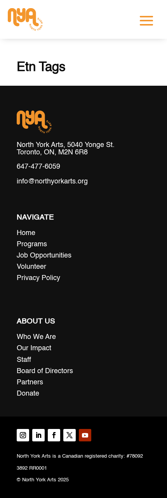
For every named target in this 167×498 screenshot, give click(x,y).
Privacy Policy (38, 278)
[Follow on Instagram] (23, 435)
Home (26, 233)
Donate (28, 393)
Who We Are (36, 337)
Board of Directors (45, 371)
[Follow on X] (69, 435)
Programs (32, 244)
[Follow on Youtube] (85, 435)
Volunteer (31, 266)
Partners (30, 382)
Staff (24, 359)
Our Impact (34, 348)
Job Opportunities (44, 255)
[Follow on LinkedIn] (38, 435)
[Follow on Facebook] (54, 435)
